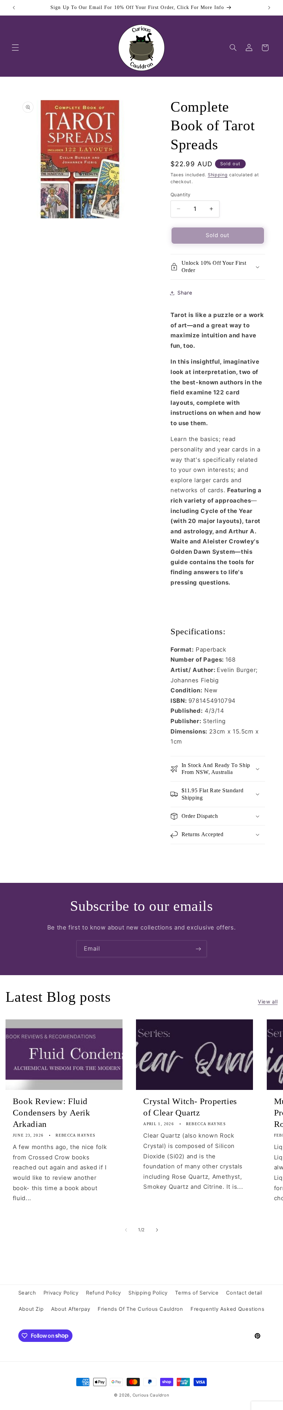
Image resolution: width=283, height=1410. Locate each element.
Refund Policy (103, 1293)
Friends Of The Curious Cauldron (140, 1309)
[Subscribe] (198, 948)
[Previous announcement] (13, 7)
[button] (15, 48)
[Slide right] (157, 1230)
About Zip (31, 1309)
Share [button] (184, 293)
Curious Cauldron (151, 1395)
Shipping (218, 174)
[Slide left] (126, 1230)
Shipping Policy (147, 1293)
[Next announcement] (269, 7)
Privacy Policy (61, 1293)
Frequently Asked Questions (227, 1309)
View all (267, 1002)
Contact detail (244, 1293)
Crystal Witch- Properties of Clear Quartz (190, 1106)
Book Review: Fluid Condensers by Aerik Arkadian (51, 1112)
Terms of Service (196, 1293)
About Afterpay (70, 1309)
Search (27, 1293)
